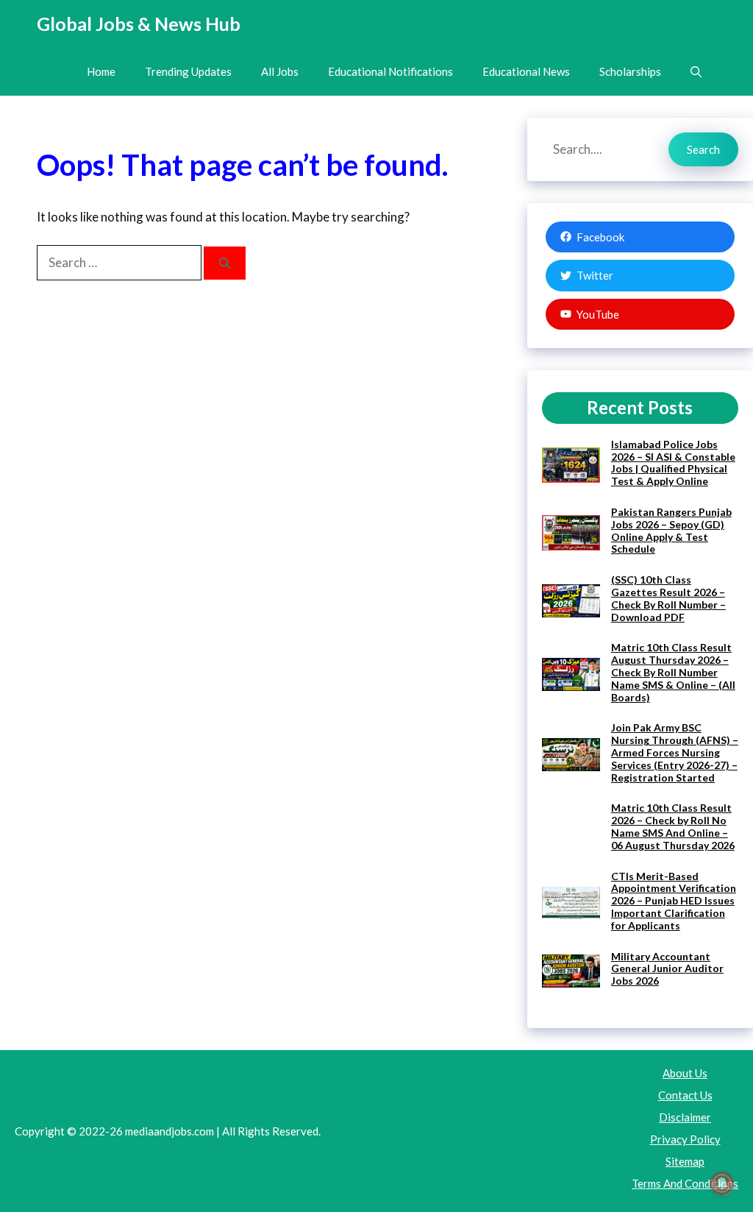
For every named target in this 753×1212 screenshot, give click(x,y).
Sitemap (684, 1161)
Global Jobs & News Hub (138, 24)
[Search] (225, 263)
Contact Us (685, 1095)
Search (703, 149)
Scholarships (630, 71)
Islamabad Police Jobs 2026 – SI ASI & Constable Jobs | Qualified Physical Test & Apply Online (673, 462)
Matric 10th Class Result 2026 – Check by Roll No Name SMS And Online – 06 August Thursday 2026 (673, 826)
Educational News (526, 71)
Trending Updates (188, 71)
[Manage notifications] (722, 1183)
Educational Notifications (390, 71)
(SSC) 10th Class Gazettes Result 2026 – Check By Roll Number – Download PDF (668, 598)
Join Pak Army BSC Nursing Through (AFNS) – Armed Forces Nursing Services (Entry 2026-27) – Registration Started (674, 752)
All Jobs (280, 71)
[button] (696, 72)
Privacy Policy (685, 1139)
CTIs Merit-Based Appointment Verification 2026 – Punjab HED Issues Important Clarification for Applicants (673, 901)
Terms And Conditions (685, 1183)
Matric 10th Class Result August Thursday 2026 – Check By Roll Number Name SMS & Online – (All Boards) (673, 672)
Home (101, 71)
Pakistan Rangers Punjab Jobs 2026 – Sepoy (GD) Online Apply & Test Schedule (671, 530)
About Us (685, 1073)
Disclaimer (685, 1117)
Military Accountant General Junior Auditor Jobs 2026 (667, 969)
